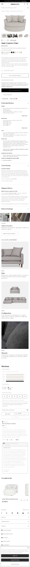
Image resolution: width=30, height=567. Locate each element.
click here (14, 178)
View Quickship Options (15, 75)
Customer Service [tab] (5, 521)
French (10, 160)
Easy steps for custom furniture (9, 239)
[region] (15, 556)
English (5, 160)
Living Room (7, 11)
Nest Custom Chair (9, 43)
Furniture (2, 11)
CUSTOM (3, 223)
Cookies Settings (15, 564)
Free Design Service (8, 533)
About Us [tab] (3, 517)
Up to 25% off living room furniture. (15, 1)
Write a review (13, 40)
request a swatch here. (7, 86)
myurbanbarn (6, 544)
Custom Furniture (13, 11)
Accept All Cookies (15, 560)
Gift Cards (5, 537)
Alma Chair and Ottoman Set (10, 499)
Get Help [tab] (3, 526)
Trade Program (6, 541)
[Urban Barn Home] (15, 4)
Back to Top (26, 509)
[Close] (28, 547)
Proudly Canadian (7, 530)
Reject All (15, 555)
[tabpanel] (10, 492)
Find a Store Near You (16, 90)
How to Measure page (11, 193)
